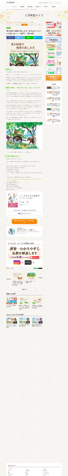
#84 (17, 24)
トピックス (14, 6)
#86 (32, 24)
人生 (9, 27)
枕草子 (12, 268)
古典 (9, 268)
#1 (9, 24)
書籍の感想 (30, 6)
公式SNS (46, 6)
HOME (7, 9)
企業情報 (53, 6)
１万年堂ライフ (38, 6)
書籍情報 (22, 6)
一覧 (39, 24)
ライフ (11, 9)
